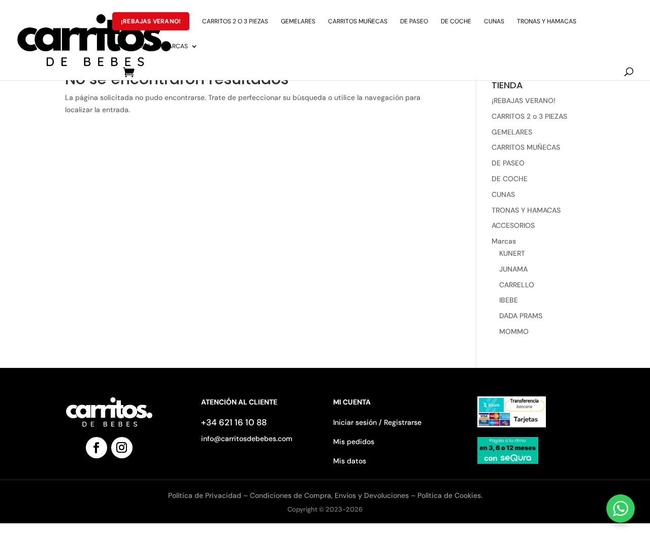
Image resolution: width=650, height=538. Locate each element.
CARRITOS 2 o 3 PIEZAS (235, 21)
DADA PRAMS (520, 315)
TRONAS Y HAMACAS (546, 21)
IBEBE (508, 300)
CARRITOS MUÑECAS (357, 21)
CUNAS (494, 21)
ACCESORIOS (131, 46)
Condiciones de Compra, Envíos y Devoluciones (329, 495)
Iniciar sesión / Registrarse (377, 422)
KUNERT (512, 253)
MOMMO (514, 331)
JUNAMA (513, 269)
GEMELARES (298, 21)
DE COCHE (456, 21)
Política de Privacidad (205, 495)
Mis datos (349, 460)
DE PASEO (414, 21)
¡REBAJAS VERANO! (151, 21)
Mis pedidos (353, 441)
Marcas (175, 46)
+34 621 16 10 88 (234, 422)
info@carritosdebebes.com (246, 438)
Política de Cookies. (449, 495)
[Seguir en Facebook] (96, 447)
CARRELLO (516, 284)
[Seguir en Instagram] (122, 447)
